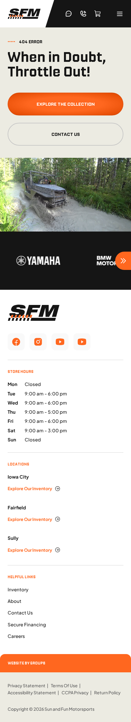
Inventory (18, 589)
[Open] (119, 14)
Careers (16, 636)
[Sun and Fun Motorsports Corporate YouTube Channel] (60, 341)
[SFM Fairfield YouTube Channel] (81, 341)
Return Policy (107, 692)
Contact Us (65, 134)
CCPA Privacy (75, 692)
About (14, 601)
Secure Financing (27, 624)
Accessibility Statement (32, 692)
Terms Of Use (64, 685)
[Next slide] (123, 261)
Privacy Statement (26, 685)
